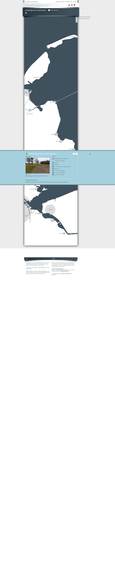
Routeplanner (65, 158)
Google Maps (35, 1)
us (72, 5)
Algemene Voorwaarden (65, 273)
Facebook (68, 1)
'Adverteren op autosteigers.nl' (61, 270)
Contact (75, 1)
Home (26, 13)
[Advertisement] (50, 254)
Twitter (62, 1)
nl (69, 5)
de (75, 5)
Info (71, 1)
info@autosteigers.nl (65, 271)
